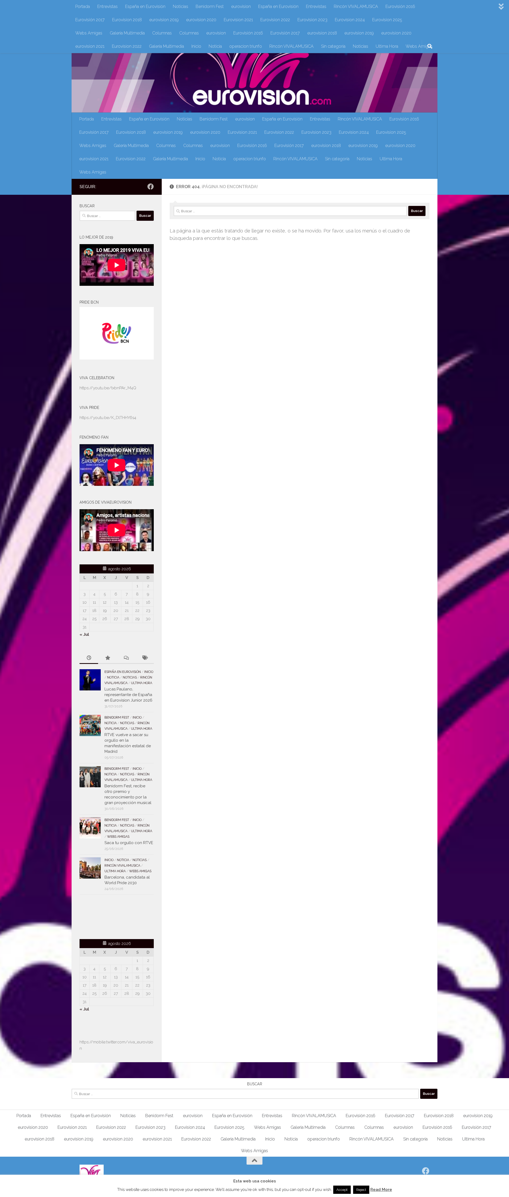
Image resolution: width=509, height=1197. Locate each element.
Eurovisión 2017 (90, 19)
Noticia (215, 46)
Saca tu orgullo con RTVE (128, 842)
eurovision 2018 (322, 33)
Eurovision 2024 (350, 19)
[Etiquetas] (144, 658)
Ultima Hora (387, 46)
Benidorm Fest (210, 6)
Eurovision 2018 (127, 19)
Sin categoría (333, 46)
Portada (82, 6)
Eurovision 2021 (238, 19)
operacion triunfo (245, 46)
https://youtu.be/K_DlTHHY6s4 (108, 417)
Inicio (196, 46)
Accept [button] (342, 1190)
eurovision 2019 (164, 19)
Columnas (162, 33)
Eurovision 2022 (275, 19)
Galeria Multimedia (127, 33)
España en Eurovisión (145, 6)
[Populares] (107, 658)
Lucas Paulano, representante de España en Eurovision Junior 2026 (128, 695)
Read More (381, 1189)
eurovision (241, 6)
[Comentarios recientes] (126, 658)
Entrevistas (107, 6)
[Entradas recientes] (89, 658)
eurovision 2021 (89, 46)
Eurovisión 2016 (400, 6)
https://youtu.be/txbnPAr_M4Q (108, 388)
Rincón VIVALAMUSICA (356, 6)
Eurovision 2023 (312, 19)
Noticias (180, 6)
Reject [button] (361, 1190)
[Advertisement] (111, 916)
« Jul (84, 634)
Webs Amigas (88, 33)
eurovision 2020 (201, 19)
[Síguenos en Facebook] (150, 186)
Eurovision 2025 (387, 19)
